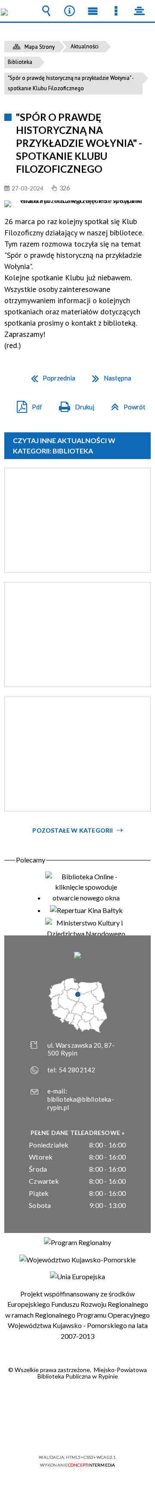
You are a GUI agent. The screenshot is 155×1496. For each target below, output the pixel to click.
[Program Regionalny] (77, 1242)
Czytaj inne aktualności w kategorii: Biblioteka (64, 445)
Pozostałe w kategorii (72, 830)
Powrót (125, 404)
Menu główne (92, 10)
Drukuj (73, 404)
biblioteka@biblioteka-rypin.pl (80, 1103)
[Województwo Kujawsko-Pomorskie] (77, 1260)
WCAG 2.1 (103, 1432)
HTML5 (63, 1432)
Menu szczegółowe (115, 10)
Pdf (26, 404)
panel (139, 10)
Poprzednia (49, 375)
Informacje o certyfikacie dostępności (77, 1401)
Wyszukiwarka (46, 10)
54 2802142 (77, 1070)
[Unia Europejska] (77, 1276)
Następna (108, 375)
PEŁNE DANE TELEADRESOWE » (78, 1132)
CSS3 (76, 1432)
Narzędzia (69, 10)
